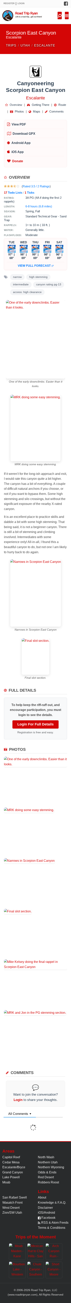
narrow (17, 277)
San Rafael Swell (14, 1197)
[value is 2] (8, 186)
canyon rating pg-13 (48, 284)
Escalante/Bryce (13, 1167)
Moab (6, 1182)
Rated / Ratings (36, 186)
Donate (17, 161)
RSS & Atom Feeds (54, 1222)
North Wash (46, 1157)
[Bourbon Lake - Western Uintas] (17, 1270)
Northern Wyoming (51, 1167)
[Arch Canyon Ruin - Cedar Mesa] (54, 1251)
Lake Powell (11, 1177)
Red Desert (46, 1177)
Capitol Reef (11, 1157)
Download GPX (24, 133)
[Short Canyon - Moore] (54, 1270)
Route (62, 104)
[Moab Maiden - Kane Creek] (17, 1251)
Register (9, 3)
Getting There (40, 104)
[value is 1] (5, 186)
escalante (44, 45)
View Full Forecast (34, 265)
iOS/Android (46, 1212)
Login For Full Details (35, 724)
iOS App (17, 152)
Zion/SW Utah (12, 1212)
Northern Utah (48, 1162)
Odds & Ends (47, 1172)
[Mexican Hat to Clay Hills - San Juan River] (35, 1251)
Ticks (29, 192)
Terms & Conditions (51, 1227)
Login (21, 3)
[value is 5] (18, 186)
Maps (36, 111)
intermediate (21, 284)
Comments (56, 111)
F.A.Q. (62, 1202)
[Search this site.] (60, 15)
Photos (19, 111)
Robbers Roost (48, 1182)
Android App (21, 143)
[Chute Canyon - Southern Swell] (35, 1270)
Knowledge (46, 1202)
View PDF (19, 124)
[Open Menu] (67, 15)
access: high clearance (27, 292)
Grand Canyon (12, 1172)
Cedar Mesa (11, 1162)
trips (11, 45)
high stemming (38, 277)
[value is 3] (11, 186)
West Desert (11, 1207)
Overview (15, 104)
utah (25, 45)
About (42, 1197)
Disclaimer (45, 1207)
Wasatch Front (12, 1202)
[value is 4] (14, 186)
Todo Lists (13, 192)
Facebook (48, 1217)
